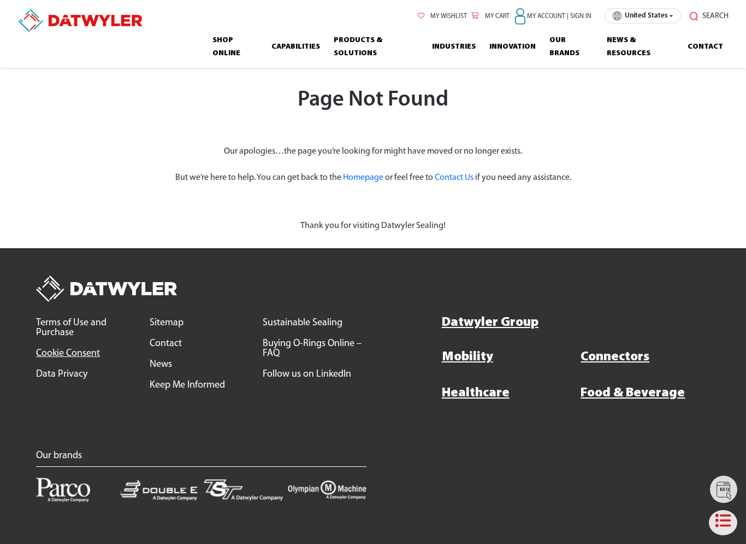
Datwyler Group (490, 322)
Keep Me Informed (187, 385)
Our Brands (564, 46)
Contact (705, 47)
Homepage (363, 177)
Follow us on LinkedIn (307, 374)
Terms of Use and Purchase (71, 328)
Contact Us (454, 177)
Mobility (467, 357)
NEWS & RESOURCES (628, 46)
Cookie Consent (68, 354)
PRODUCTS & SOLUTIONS (358, 46)
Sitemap (166, 323)
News (161, 365)
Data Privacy (61, 374)
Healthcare (476, 393)
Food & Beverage (633, 393)
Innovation (512, 47)
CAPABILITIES (295, 47)
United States (646, 15)
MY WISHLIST (448, 16)
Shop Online (226, 46)
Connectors (615, 357)
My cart (496, 16)
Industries (454, 47)
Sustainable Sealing (302, 323)
